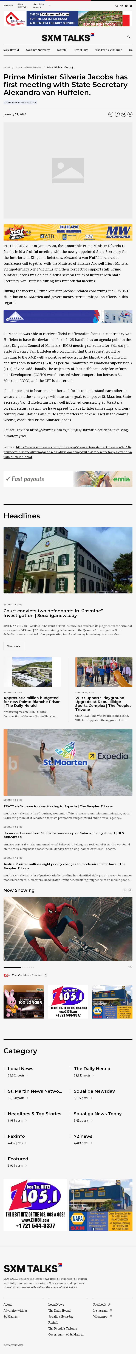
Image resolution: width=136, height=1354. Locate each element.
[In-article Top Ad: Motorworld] (68, 232)
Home (7, 67)
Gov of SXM (81, 50)
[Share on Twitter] (123, 114)
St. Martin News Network (28, 67)
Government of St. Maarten (66, 1334)
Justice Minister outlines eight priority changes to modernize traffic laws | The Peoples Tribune (64, 866)
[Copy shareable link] (110, 114)
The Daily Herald (59, 1310)
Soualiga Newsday (38, 50)
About (8, 1304)
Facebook (99, 1304)
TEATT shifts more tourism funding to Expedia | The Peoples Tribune (58, 806)
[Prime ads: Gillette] (68, 1002)
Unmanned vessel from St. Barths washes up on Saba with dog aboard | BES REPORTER (64, 835)
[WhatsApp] (131, 5)
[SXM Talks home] (68, 37)
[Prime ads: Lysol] (24, 1002)
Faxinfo (62, 50)
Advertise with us (15, 1310)
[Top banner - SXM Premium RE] (68, 18)
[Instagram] (126, 5)
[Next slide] (130, 890)
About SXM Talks (22, 5)
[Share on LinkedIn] (130, 114)
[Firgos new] (112, 1002)
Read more (15, 646)
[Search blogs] (117, 6)
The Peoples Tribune (108, 50)
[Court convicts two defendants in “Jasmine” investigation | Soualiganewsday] (68, 560)
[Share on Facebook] (117, 114)
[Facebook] (121, 5)
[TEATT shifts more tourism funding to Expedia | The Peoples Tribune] (68, 762)
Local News (56, 1304)
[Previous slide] (125, 890)
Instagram (100, 1310)
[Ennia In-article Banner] (68, 479)
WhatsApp (100, 1316)
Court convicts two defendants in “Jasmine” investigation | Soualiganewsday (53, 613)
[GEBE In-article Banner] (68, 316)
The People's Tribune (62, 1328)
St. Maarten (11, 1316)
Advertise (8, 5)
